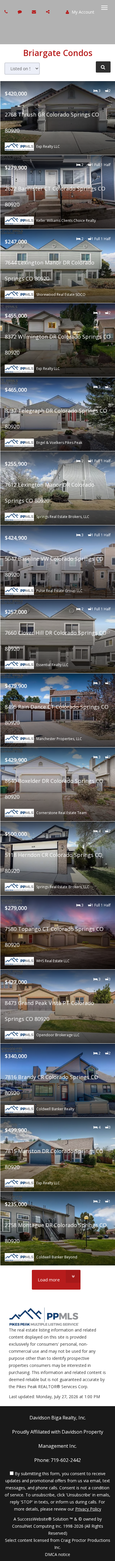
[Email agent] (34, 11)
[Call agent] (6, 11)
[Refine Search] (103, 67)
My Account (82, 12)
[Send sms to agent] (20, 11)
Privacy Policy (88, 1509)
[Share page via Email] (48, 11)
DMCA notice (57, 1554)
